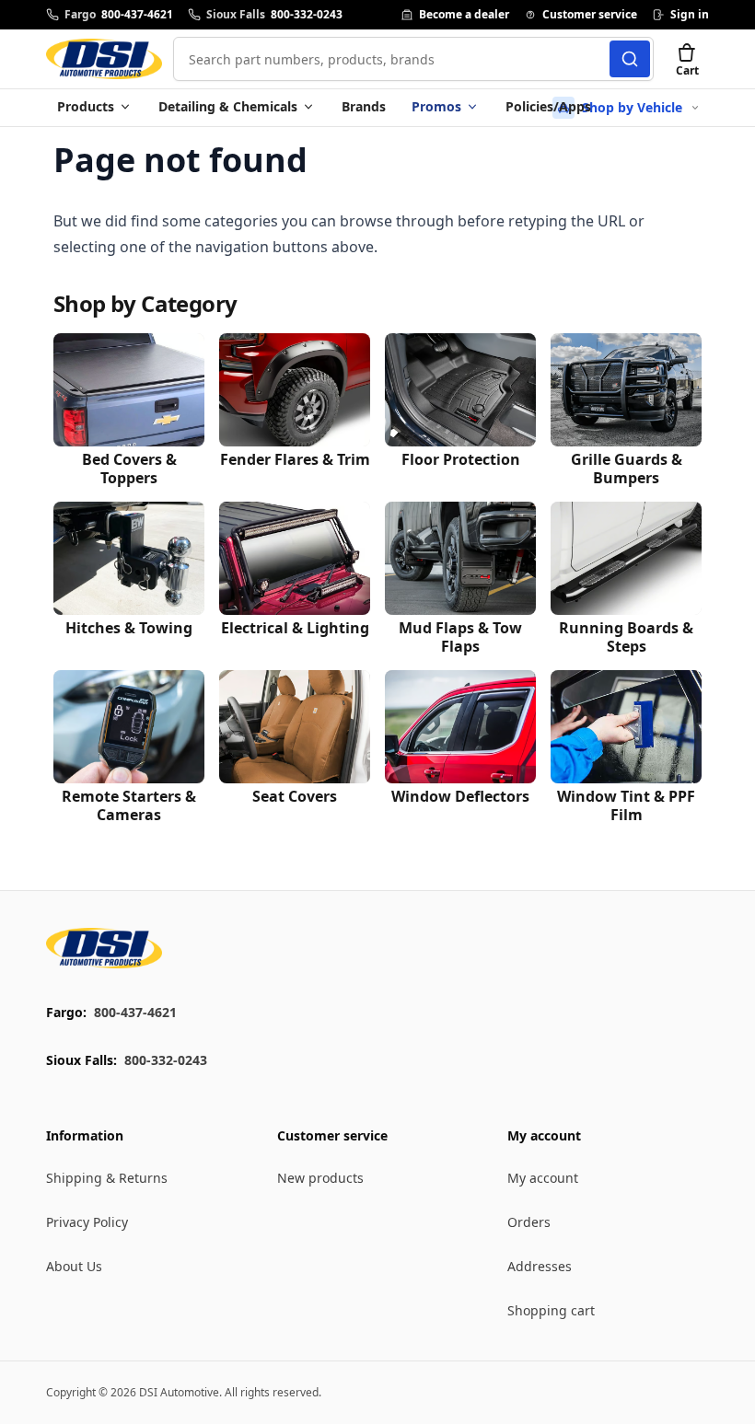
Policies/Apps (548, 106)
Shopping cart (551, 1310)
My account (542, 1178)
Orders (529, 1222)
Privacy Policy (87, 1222)
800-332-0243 (165, 1060)
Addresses (539, 1266)
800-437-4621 (135, 1012)
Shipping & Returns (107, 1178)
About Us (74, 1266)
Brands (364, 106)
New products (320, 1178)
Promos (436, 106)
